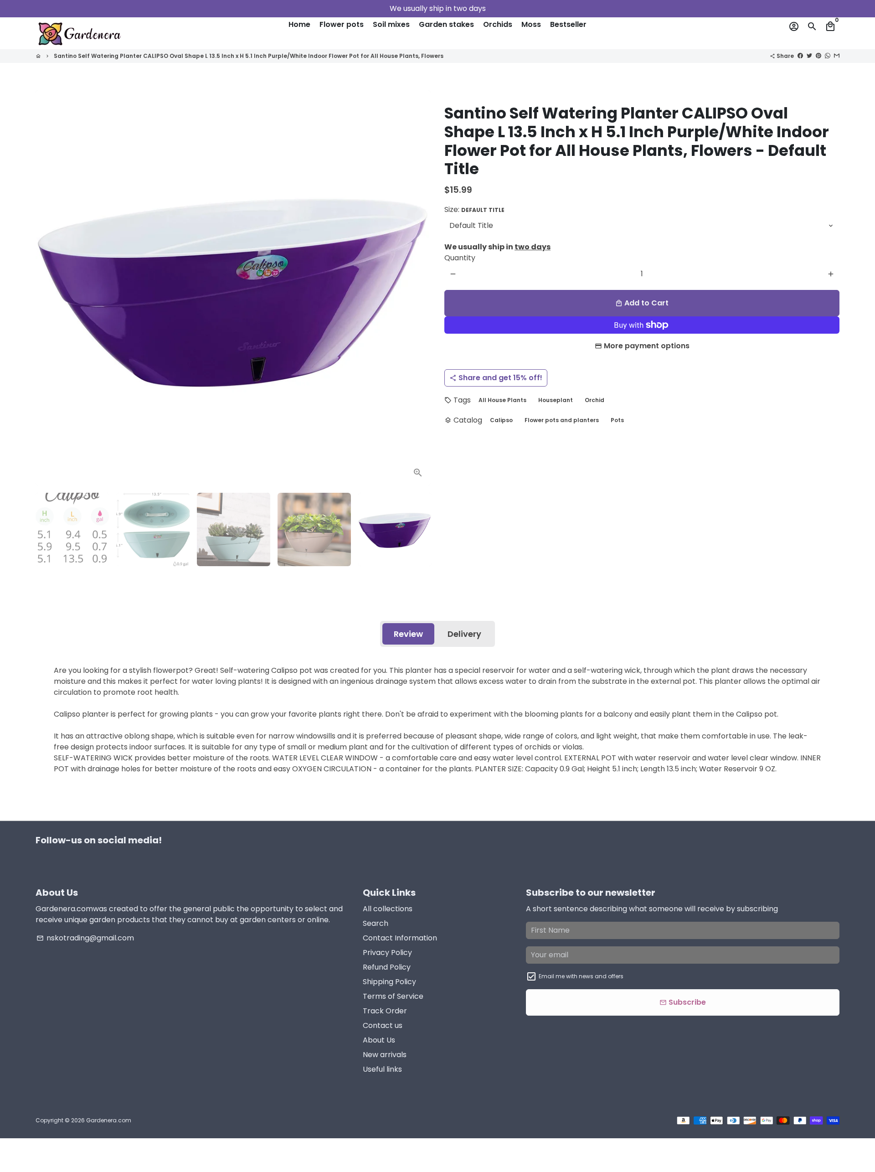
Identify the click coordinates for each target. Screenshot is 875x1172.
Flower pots (341, 24)
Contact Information (400, 938)
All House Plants (502, 400)
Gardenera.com (108, 1120)
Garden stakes (446, 24)
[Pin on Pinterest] (818, 55)
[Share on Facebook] (800, 55)
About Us (379, 1040)
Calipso (501, 420)
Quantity (459, 258)
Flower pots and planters (562, 420)
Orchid (594, 400)
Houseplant (555, 400)
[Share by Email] (836, 55)
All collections (387, 909)
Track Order (385, 1011)
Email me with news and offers (581, 976)
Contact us (382, 1025)
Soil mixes (391, 24)
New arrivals (385, 1054)
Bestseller (568, 24)
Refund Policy (387, 967)
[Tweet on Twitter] (809, 55)
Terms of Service (393, 996)
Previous (48, 288)
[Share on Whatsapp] (827, 55)
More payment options (647, 346)
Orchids (497, 24)
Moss (531, 24)
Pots (617, 420)
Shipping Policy (389, 981)
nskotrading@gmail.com (85, 938)
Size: (474, 209)
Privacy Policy (387, 952)
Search (375, 923)
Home (299, 24)
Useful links (382, 1069)
